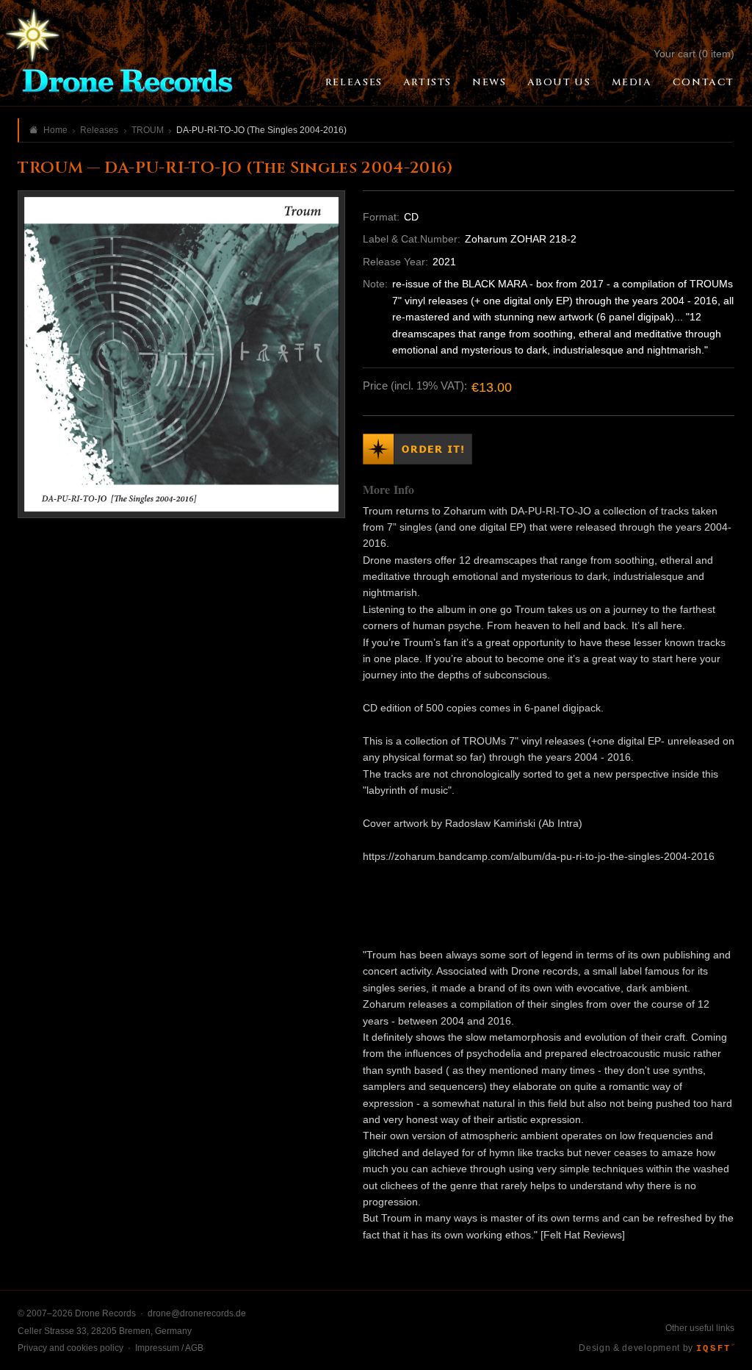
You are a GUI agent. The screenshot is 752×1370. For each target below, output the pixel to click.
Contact (703, 82)
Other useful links (699, 1328)
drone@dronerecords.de (197, 1313)
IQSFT (715, 1349)
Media (632, 82)
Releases (354, 82)
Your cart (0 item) (694, 54)
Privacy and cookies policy (70, 1348)
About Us (559, 82)
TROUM (147, 130)
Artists (427, 82)
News (489, 82)
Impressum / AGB (169, 1348)
